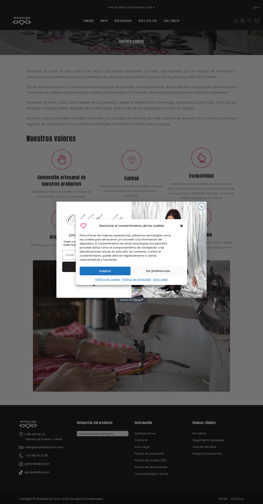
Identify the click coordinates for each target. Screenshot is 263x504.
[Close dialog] (201, 206)
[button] (181, 226)
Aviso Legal (160, 279)
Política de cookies (107, 279)
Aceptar (105, 271)
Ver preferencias (158, 271)
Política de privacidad (136, 279)
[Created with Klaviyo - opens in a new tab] (131, 300)
